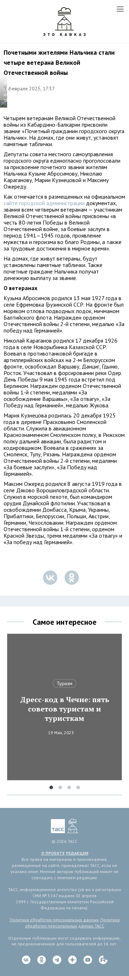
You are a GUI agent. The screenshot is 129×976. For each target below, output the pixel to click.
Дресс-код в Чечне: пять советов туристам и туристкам (64, 709)
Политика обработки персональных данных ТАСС (72, 922)
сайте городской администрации (44, 203)
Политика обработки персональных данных (54, 919)
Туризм (64, 683)
